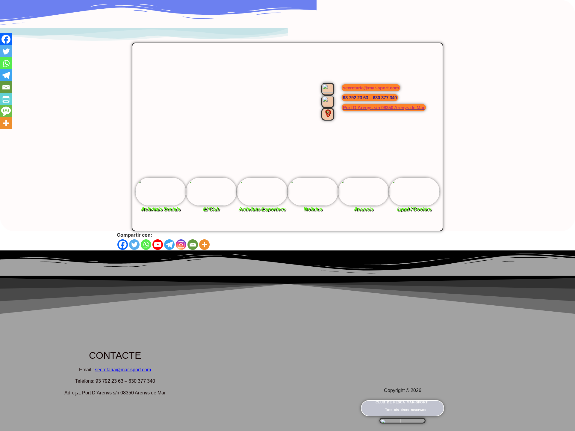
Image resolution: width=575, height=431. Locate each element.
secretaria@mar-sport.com (371, 87)
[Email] (192, 244)
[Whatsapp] (146, 244)
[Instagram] (181, 244)
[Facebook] (122, 244)
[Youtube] (157, 244)
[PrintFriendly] (6, 99)
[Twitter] (134, 244)
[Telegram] (169, 244)
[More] (204, 244)
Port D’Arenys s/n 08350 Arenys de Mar (384, 107)
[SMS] (6, 111)
